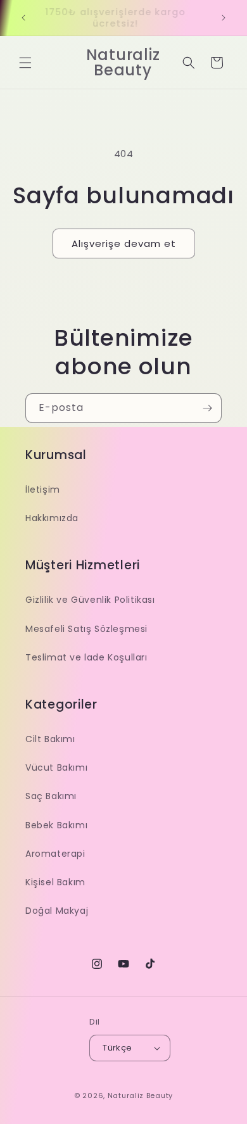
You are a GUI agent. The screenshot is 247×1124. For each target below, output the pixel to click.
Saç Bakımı (51, 796)
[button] (25, 63)
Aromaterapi (55, 853)
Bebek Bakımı (56, 825)
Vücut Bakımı (56, 767)
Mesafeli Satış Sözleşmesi (86, 628)
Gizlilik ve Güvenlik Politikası (90, 599)
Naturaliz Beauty (140, 1095)
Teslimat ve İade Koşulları (86, 657)
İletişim (42, 489)
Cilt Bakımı (50, 739)
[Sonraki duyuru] (224, 18)
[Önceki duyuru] (23, 18)
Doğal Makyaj (56, 910)
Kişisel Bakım (55, 882)
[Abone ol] (207, 408)
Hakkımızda (52, 518)
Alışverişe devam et (124, 243)
